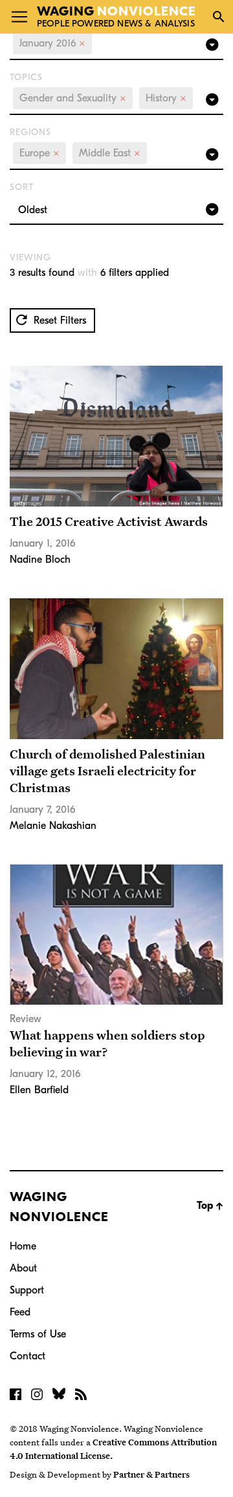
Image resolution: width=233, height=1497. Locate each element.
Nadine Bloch (40, 559)
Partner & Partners (151, 1474)
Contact (27, 1356)
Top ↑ (210, 1205)
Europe (39, 153)
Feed (20, 1312)
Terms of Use (38, 1334)
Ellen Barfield (39, 1090)
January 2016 (52, 43)
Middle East (109, 153)
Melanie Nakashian (53, 826)
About (23, 1268)
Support (27, 1290)
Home (23, 1246)
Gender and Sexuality (72, 98)
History (166, 98)
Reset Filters (58, 320)
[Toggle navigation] (19, 17)
